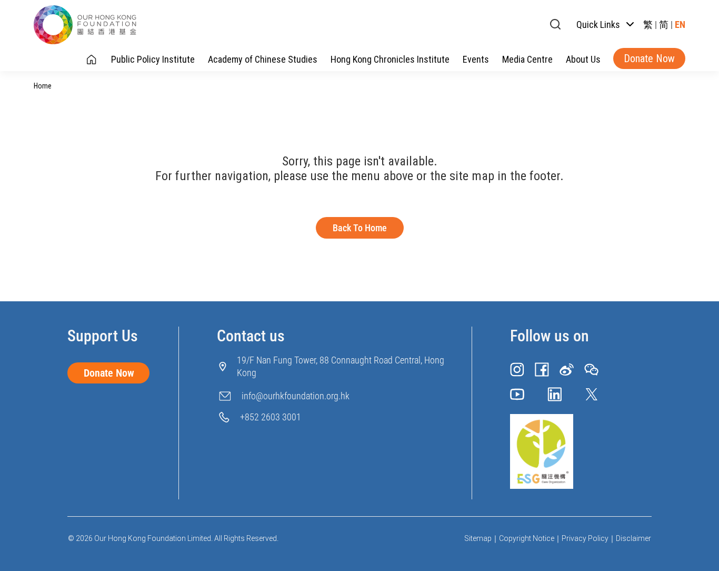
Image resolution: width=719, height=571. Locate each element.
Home (43, 86)
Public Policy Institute (153, 59)
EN (680, 24)
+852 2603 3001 (270, 416)
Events (476, 59)
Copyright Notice (526, 538)
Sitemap (478, 538)
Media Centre (527, 59)
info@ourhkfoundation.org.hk (295, 395)
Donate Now (649, 58)
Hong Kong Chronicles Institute (390, 59)
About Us (583, 59)
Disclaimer (633, 538)
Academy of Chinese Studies (262, 59)
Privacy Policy (585, 538)
